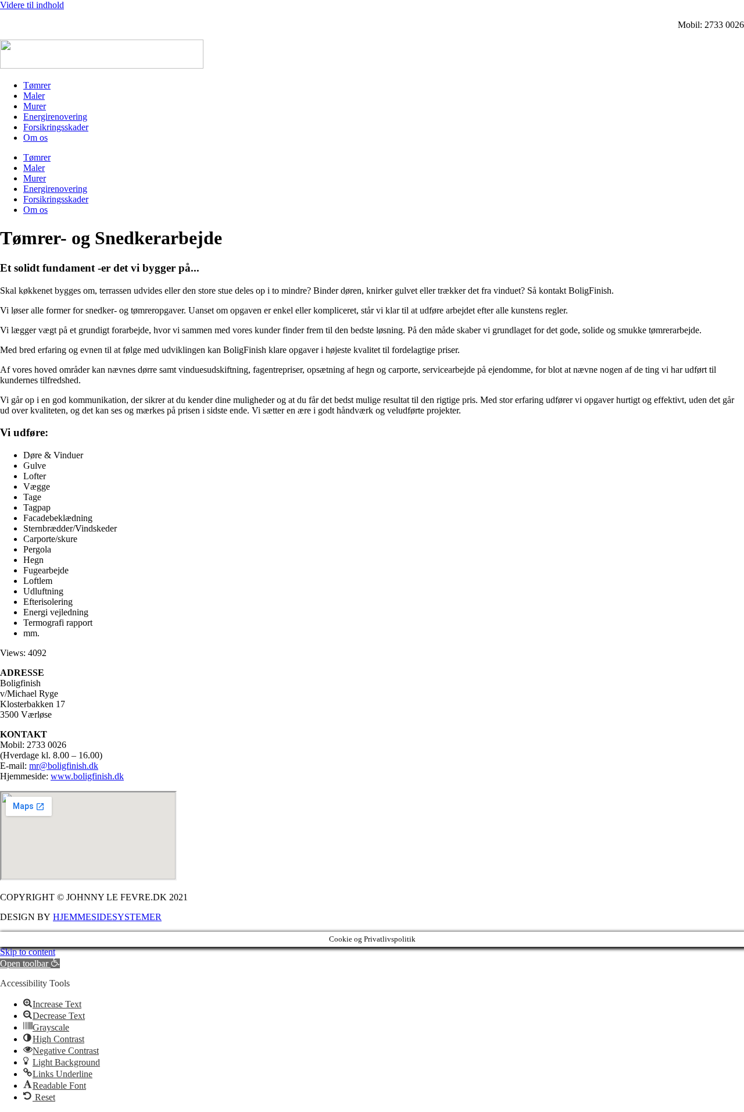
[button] (30, 963)
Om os (35, 137)
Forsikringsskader (55, 127)
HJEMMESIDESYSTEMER (107, 917)
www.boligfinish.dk (87, 776)
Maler (34, 96)
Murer (34, 106)
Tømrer (37, 85)
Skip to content (27, 952)
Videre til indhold (32, 5)
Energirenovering (55, 117)
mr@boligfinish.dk (63, 766)
